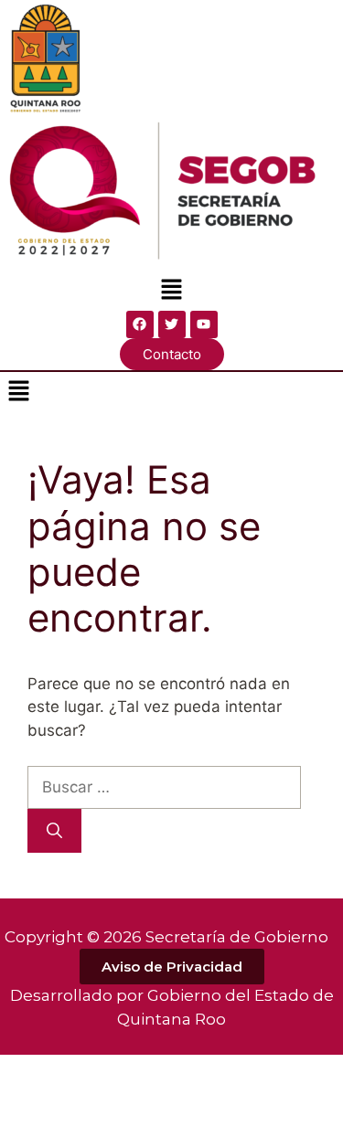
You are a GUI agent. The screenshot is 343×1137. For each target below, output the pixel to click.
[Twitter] (172, 324)
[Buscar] (54, 831)
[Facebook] (140, 324)
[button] (171, 291)
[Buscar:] (164, 787)
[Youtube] (204, 324)
